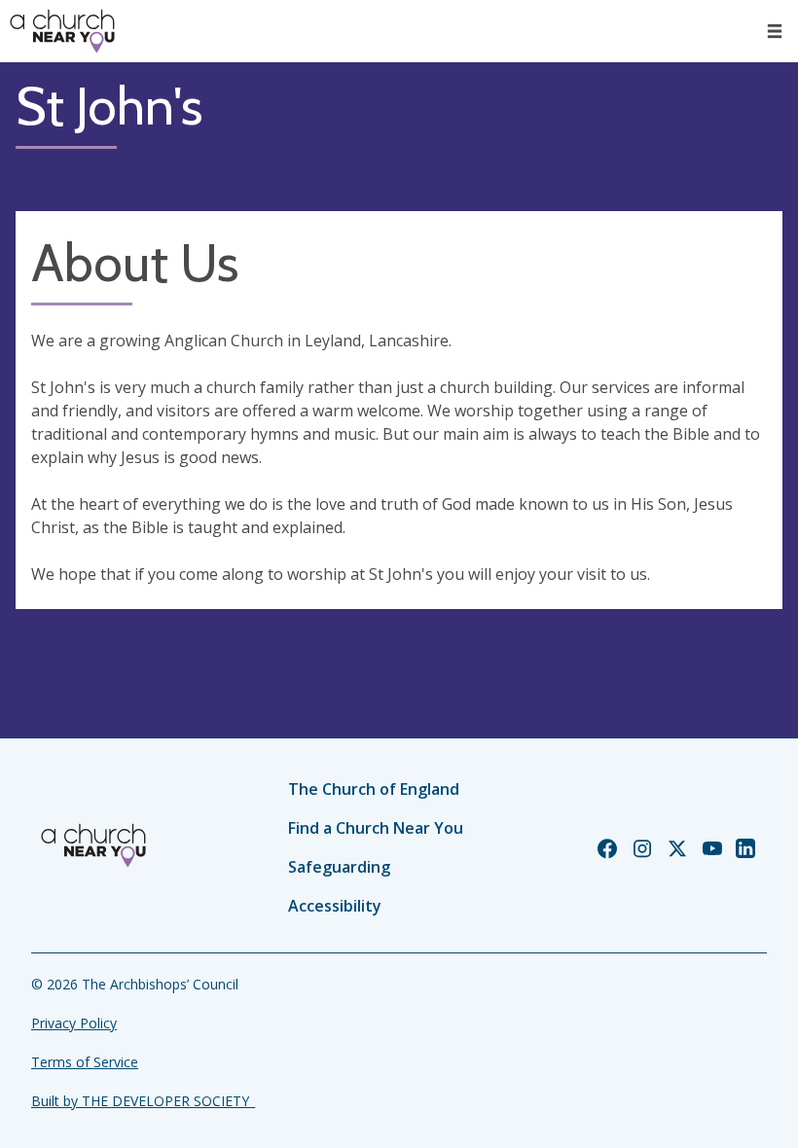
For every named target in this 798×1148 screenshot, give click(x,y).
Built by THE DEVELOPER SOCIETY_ (143, 1101)
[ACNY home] (62, 31)
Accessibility (334, 905)
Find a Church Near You (375, 828)
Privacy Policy (74, 1023)
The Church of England (373, 789)
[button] (774, 31)
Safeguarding (339, 867)
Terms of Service (84, 1062)
